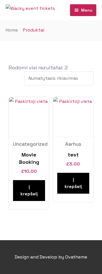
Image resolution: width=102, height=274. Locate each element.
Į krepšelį (29, 190)
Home (12, 30)
